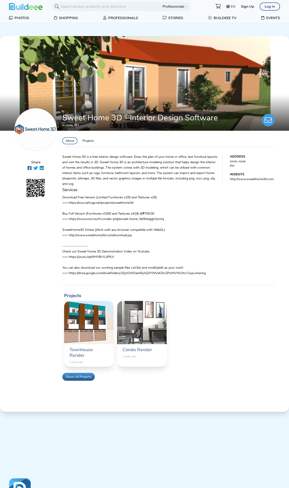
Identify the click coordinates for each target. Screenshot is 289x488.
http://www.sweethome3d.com (252, 179)
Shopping (68, 18)
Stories (175, 18)
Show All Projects (78, 377)
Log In (270, 6)
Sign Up (247, 6)
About (69, 141)
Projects (88, 141)
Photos (21, 18)
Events (272, 18)
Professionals (122, 18)
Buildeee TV (224, 18)
